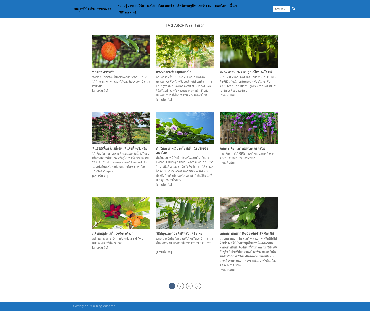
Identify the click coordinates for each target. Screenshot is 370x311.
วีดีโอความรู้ (128, 12)
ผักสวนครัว (166, 5)
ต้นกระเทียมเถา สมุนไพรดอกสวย (242, 148)
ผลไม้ (151, 5)
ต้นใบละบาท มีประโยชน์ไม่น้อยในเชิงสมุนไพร (182, 150)
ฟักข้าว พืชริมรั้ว (103, 72)
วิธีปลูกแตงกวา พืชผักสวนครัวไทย (179, 233)
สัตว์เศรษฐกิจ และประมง (194, 5)
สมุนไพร (221, 5)
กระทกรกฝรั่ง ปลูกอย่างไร (173, 72)
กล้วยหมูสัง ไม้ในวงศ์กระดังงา (112, 233)
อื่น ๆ (233, 5)
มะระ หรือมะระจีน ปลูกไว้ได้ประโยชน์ (246, 72)
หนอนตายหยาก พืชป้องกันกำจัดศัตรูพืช (247, 233)
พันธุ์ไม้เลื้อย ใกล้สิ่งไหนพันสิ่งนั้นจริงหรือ (119, 148)
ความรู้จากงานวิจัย (131, 5)
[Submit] (293, 9)
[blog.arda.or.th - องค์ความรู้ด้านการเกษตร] (92, 9)
